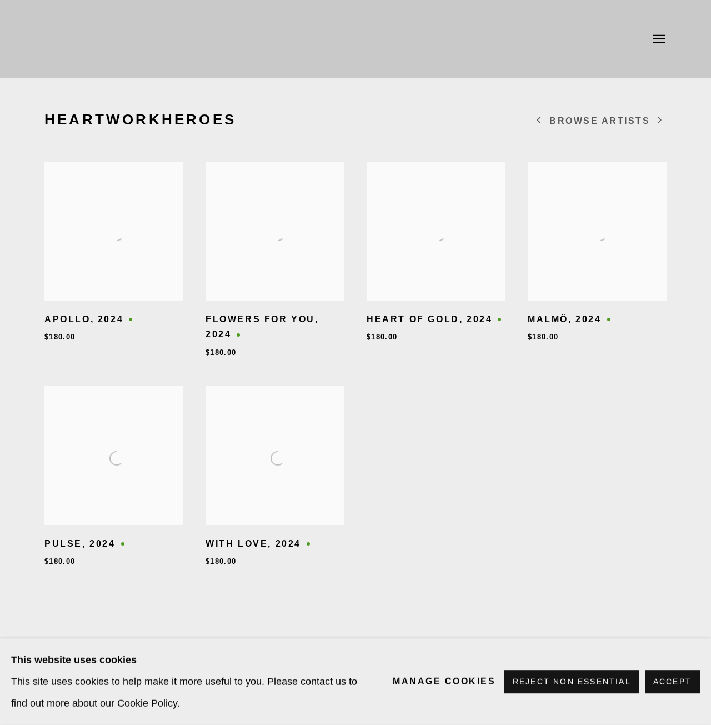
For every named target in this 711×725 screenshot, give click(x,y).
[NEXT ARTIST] (660, 121)
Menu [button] (658, 39)
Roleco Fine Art (355, 39)
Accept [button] (672, 682)
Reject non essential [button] (572, 682)
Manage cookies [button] (444, 681)
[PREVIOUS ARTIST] (539, 121)
